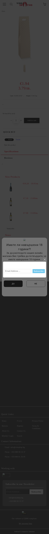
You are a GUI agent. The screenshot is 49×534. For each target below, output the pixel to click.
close (44, 259)
